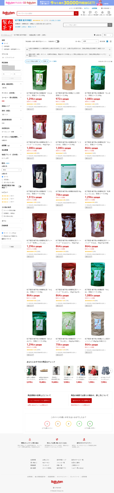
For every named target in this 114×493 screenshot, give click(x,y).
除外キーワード (6, 239)
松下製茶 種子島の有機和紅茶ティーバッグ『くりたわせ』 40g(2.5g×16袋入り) (39, 144)
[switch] (19, 186)
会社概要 (17, 27)
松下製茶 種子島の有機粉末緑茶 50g (68, 191)
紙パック (5, 114)
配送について (32, 27)
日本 (3, 101)
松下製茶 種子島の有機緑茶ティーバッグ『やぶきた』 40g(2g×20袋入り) (68, 341)
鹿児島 (4, 88)
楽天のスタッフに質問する (81, 400)
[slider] (2, 70)
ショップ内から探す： (71, 25)
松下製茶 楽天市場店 (23, 20)
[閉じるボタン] (109, 49)
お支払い (24, 27)
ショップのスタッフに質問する (39, 400)
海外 (8, 163)
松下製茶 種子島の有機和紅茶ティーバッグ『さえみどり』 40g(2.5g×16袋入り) (68, 243)
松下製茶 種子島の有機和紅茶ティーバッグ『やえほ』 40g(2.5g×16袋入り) (97, 243)
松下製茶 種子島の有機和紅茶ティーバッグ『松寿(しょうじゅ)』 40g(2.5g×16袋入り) (39, 243)
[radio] (2, 43)
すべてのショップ (6, 35)
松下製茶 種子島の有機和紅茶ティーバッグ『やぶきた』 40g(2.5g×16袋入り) (68, 292)
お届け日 (4, 173)
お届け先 (4, 166)
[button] (106, 8)
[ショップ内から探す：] (110, 25)
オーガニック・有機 (8, 132)
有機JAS (4, 140)
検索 (12, 78)
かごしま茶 (5, 158)
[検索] (76, 13)
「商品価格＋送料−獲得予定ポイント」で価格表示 (39, 41)
